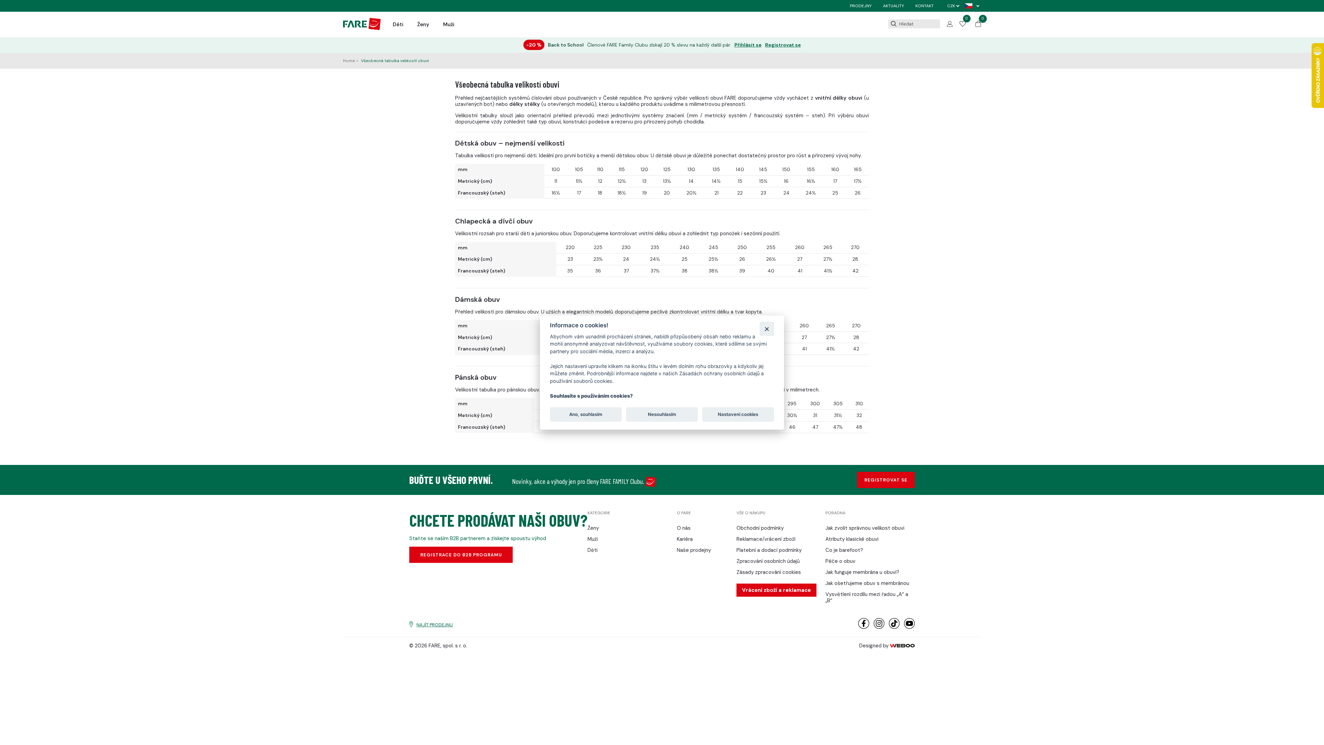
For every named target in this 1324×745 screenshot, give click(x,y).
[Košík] (978, 25)
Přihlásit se (748, 45)
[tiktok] (894, 627)
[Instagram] (879, 627)
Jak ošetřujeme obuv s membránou (867, 583)
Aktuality (893, 6)
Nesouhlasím (662, 414)
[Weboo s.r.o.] (902, 645)
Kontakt (924, 6)
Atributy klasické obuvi (852, 539)
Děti (398, 24)
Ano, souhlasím (585, 414)
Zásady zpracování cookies (768, 572)
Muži (448, 24)
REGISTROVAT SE (885, 480)
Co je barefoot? (844, 550)
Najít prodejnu (435, 625)
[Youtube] (909, 627)
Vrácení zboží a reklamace (776, 590)
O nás (684, 528)
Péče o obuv (840, 561)
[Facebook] (863, 627)
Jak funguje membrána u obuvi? (862, 572)
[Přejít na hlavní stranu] (362, 28)
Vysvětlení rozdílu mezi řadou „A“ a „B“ (866, 597)
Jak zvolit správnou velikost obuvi (864, 528)
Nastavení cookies (738, 414)
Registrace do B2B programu (461, 555)
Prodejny (861, 6)
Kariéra (685, 539)
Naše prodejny (694, 550)
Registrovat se (783, 45)
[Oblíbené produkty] (963, 24)
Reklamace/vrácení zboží (765, 539)
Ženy (423, 24)
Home (349, 60)
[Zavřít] (767, 328)
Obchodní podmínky (760, 528)
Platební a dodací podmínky (769, 550)
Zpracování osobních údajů (768, 561)
